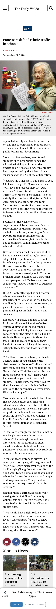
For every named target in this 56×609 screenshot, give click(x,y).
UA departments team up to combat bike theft (40, 582)
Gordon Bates (47, 112)
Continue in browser (34, 604)
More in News (15, 551)
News (27, 28)
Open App (16, 604)
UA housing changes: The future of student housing (14, 582)
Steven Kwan (10, 50)
